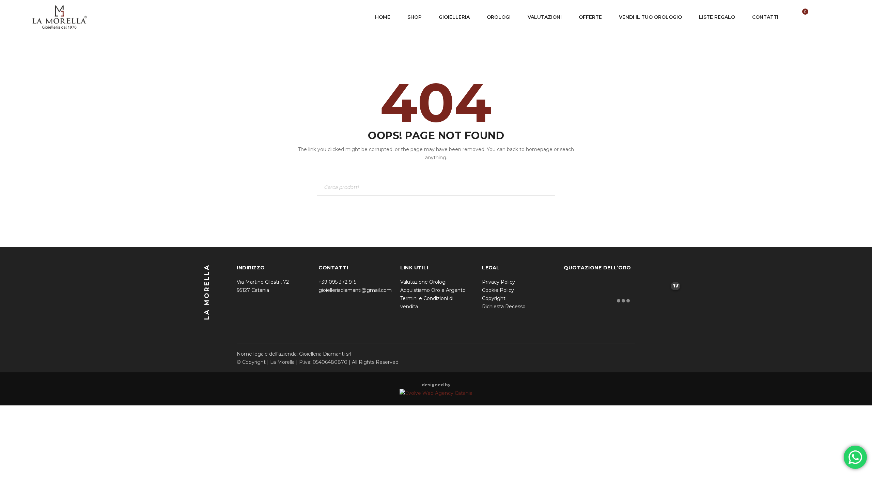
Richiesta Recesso (504, 306)
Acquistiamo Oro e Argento (433, 290)
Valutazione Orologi (423, 282)
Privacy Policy (498, 282)
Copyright (493, 298)
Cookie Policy (498, 290)
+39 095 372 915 (337, 282)
